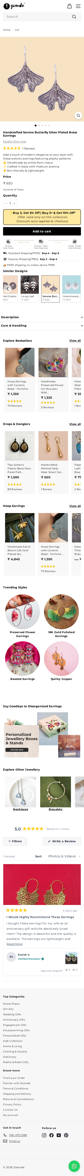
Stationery (9, 1056)
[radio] (29, 288)
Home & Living (12, 1046)
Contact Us (10, 1109)
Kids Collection (12, 1040)
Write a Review (66, 842)
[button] (19, 148)
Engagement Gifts (14, 1024)
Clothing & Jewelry (15, 1051)
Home (6, 29)
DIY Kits (8, 1009)
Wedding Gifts (12, 1014)
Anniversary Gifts (14, 1019)
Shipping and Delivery (17, 1093)
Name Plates (11, 1003)
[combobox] (42, 16)
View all (75, 340)
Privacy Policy (12, 1104)
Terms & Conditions (15, 1088)
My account (10, 1115)
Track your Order (14, 1077)
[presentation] (8, 289)
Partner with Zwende (16, 1083)
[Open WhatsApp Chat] (74, 1166)
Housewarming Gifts (16, 1030)
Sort (39, 856)
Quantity (10, 195)
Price (7, 177)
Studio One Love (14, 141)
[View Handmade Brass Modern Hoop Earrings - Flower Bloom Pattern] (71, 958)
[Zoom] (78, 115)
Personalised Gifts (14, 1035)
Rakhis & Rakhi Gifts (16, 1062)
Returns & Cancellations (18, 1099)
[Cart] (69, 6)
